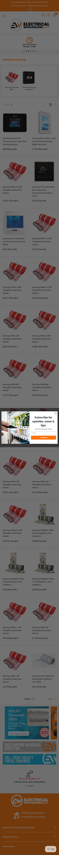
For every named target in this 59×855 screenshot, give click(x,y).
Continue (43, 438)
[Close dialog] (55, 413)
